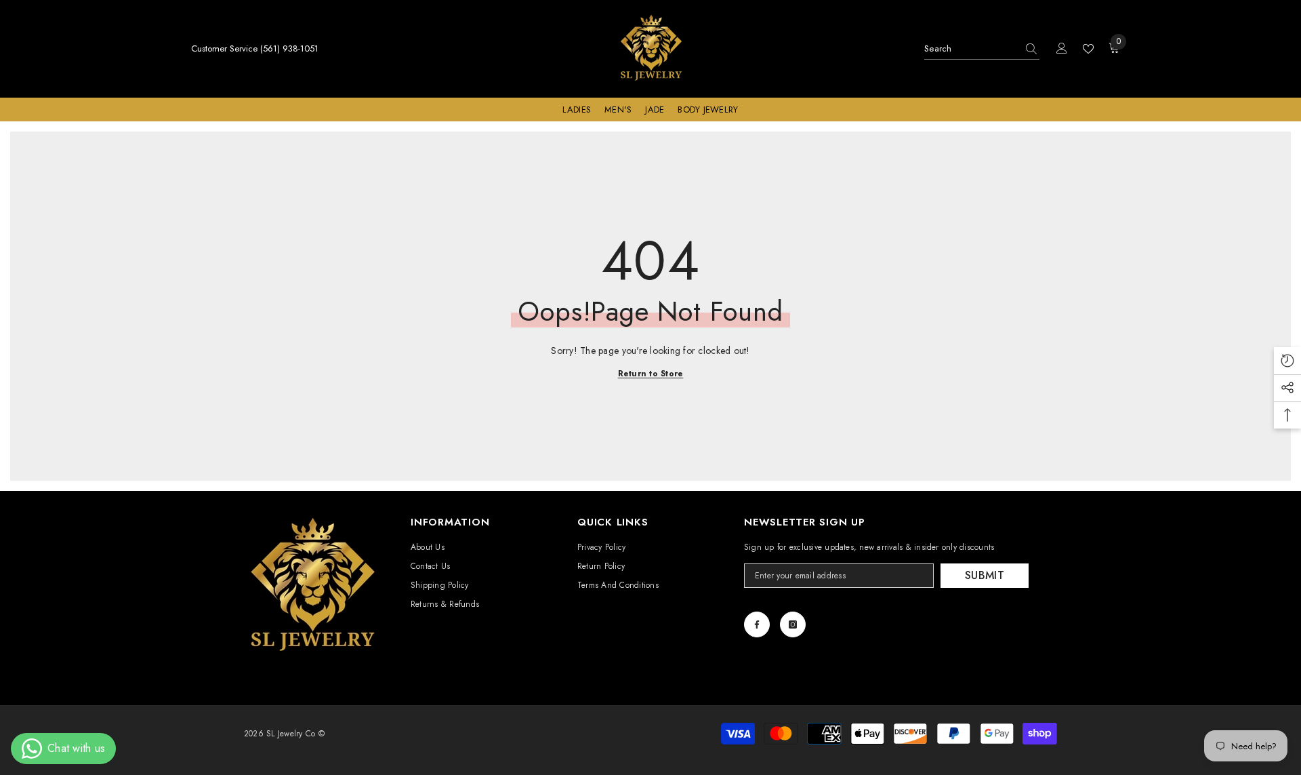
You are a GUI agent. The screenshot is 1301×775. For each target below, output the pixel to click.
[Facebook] (757, 624)
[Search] (981, 49)
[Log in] (1061, 48)
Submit (984, 575)
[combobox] (970, 49)
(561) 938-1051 (289, 48)
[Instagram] (793, 624)
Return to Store (651, 373)
